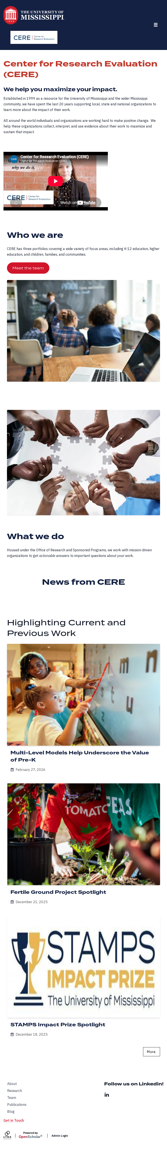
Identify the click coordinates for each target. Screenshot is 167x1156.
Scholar (30, 1135)
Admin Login (60, 1135)
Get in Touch (13, 1120)
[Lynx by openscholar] (11, 1136)
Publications (17, 1104)
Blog (11, 1111)
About (12, 1083)
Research (14, 1090)
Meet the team (28, 268)
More (151, 1052)
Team (11, 1097)
